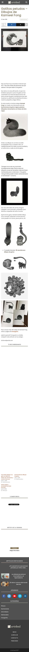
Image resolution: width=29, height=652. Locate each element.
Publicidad (14, 641)
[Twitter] (20, 24)
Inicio (14, 632)
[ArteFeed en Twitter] (9, 596)
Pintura (3, 606)
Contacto (14, 638)
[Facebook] (11, 24)
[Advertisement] (14, 66)
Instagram (15, 331)
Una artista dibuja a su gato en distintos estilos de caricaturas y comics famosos (7, 477)
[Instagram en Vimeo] (25, 596)
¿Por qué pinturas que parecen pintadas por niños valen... (18, 567)
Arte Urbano (4, 612)
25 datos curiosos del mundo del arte (18, 583)
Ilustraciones (5, 609)
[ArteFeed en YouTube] (14, 596)
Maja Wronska (14, 550)
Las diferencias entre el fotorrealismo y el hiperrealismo (19, 576)
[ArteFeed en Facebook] (4, 596)
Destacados (5, 615)
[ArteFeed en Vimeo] (20, 596)
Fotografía (4, 618)
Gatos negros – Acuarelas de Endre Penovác (6, 486)
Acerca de (14, 635)
